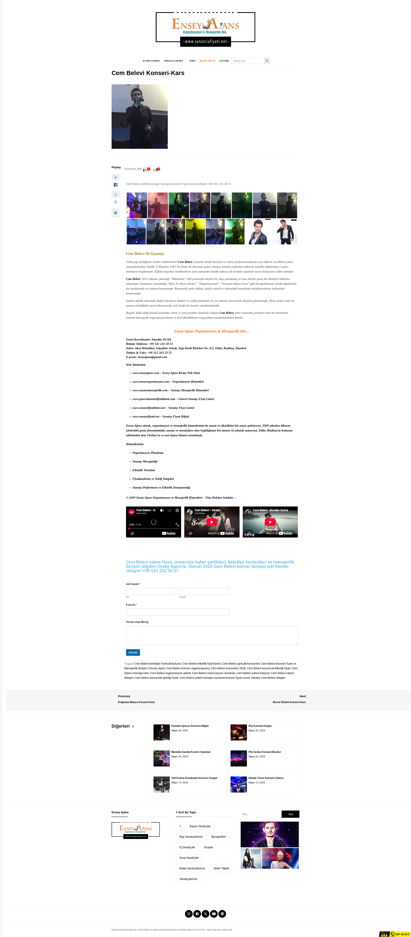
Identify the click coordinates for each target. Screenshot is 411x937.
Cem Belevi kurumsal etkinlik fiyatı (268, 668)
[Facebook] (197, 914)
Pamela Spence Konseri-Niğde (190, 726)
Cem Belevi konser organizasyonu (188, 668)
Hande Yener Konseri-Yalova (266, 778)
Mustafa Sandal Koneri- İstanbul (190, 752)
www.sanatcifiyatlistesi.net (148, 407)
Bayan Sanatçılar (200, 826)
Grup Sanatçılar (189, 857)
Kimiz (193, 61)
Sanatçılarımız (173, 61)
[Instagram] (189, 914)
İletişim (224, 61)
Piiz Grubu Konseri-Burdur (265, 752)
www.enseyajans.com (145, 373)
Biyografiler (218, 836)
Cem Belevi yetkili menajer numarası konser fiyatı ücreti (214, 677)
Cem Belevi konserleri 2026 (228, 668)
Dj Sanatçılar (187, 847)
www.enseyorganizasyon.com (150, 381)
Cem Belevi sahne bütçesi (253, 673)
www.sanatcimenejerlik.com (150, 390)
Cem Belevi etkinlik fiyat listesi (202, 663)
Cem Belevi (185, 262)
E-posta (131, 604)
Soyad (182, 597)
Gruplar (208, 847)
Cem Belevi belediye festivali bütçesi (158, 663)
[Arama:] (261, 814)
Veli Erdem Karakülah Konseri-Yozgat (194, 778)
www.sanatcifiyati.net (145, 416)
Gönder (133, 652)
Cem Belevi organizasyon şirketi (170, 673)
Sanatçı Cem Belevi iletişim (268, 677)
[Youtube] (214, 914)
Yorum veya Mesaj (137, 621)
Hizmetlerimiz (151, 61)
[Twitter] (205, 913)
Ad (127, 597)
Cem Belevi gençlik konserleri (241, 663)
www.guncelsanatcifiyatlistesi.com (153, 399)
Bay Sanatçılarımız (191, 836)
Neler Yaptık (207, 61)
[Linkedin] (222, 914)
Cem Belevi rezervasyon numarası (214, 673)
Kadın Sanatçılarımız (192, 868)
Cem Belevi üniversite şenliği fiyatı (156, 677)
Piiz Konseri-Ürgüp (260, 726)
